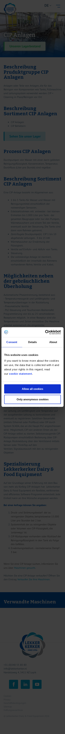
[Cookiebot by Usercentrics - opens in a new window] (46, 332)
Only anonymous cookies (33, 399)
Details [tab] (32, 342)
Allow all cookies (32, 388)
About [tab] (53, 342)
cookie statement (20, 373)
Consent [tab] (11, 342)
